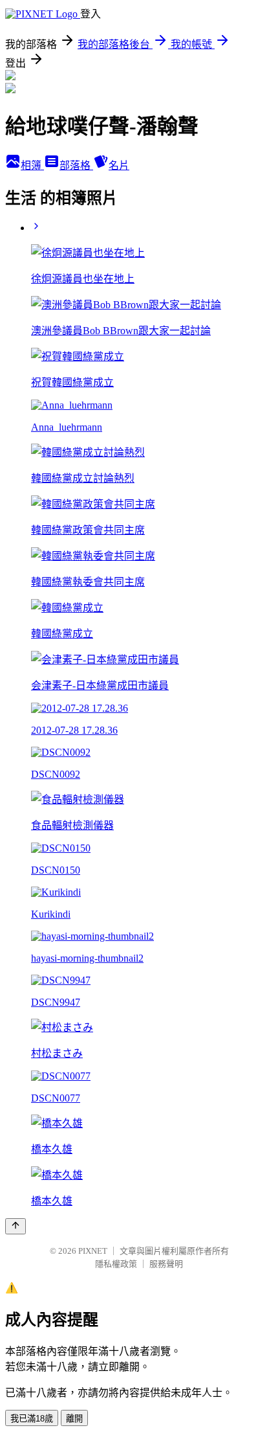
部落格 (76, 165)
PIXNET (92, 1251)
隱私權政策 (116, 1264)
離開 (74, 1418)
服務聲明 (166, 1264)
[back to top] (15, 1226)
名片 (119, 165)
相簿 (32, 165)
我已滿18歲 (31, 1418)
